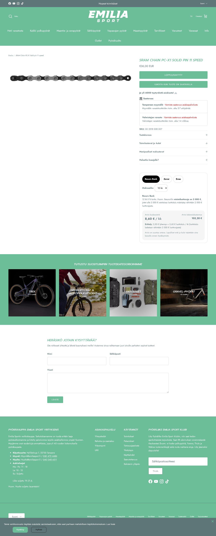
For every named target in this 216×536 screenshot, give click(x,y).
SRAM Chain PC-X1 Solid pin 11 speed (30, 55)
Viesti (50, 369)
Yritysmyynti (100, 445)
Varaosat (193, 31)
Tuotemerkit (182, 516)
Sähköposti (115, 353)
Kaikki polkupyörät (40, 31)
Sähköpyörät (93, 31)
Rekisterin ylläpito (132, 464)
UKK (97, 450)
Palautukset (129, 441)
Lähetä (55, 399)
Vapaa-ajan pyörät (116, 31)
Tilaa (155, 471)
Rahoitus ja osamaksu (104, 441)
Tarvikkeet (159, 31)
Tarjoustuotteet (203, 516)
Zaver (166, 179)
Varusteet (177, 31)
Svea (178, 179)
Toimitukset (129, 436)
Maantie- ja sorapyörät (68, 31)
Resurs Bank (151, 179)
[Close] (212, 521)
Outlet (98, 41)
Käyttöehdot (129, 455)
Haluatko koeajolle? (149, 160)
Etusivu (10, 55)
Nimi (49, 353)
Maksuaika (147, 188)
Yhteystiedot (100, 436)
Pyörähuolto (115, 41)
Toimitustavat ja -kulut (150, 143)
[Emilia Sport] (108, 16)
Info (207, 31)
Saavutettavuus (130, 459)
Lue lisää (110, 524)
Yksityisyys (128, 450)
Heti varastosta (15, 31)
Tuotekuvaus (145, 135)
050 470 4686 (50, 456)
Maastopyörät (140, 31)
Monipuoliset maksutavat (151, 151)
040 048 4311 (50, 459)
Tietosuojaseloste (131, 445)
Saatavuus (148, 98)
